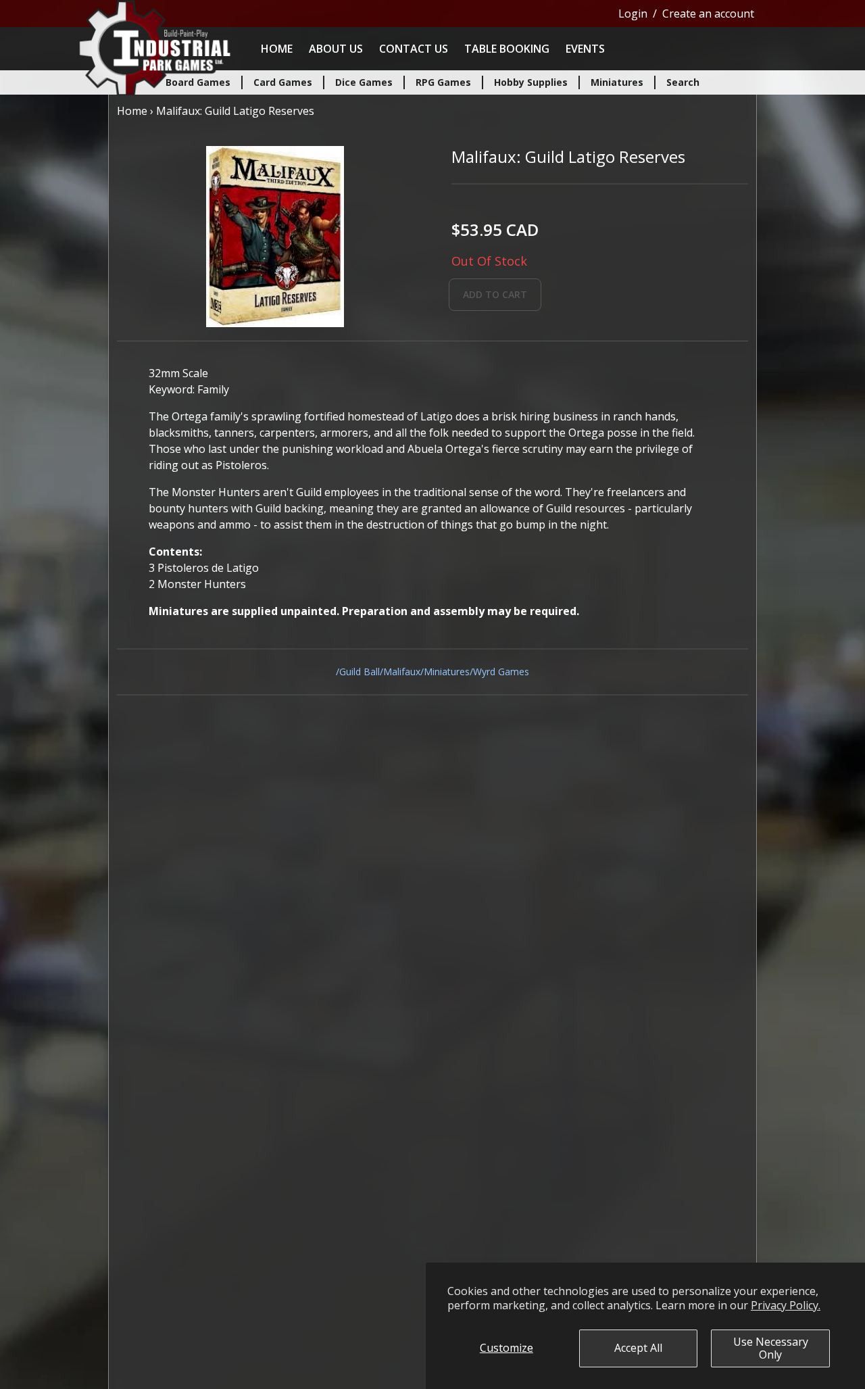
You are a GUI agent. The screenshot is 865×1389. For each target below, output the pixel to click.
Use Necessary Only (770, 1348)
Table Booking (506, 48)
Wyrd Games (501, 671)
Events (585, 48)
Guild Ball (359, 671)
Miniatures (447, 671)
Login (632, 13)
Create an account (708, 13)
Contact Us (413, 48)
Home (277, 48)
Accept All (638, 1347)
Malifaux (401, 671)
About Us (336, 48)
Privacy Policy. (785, 1305)
